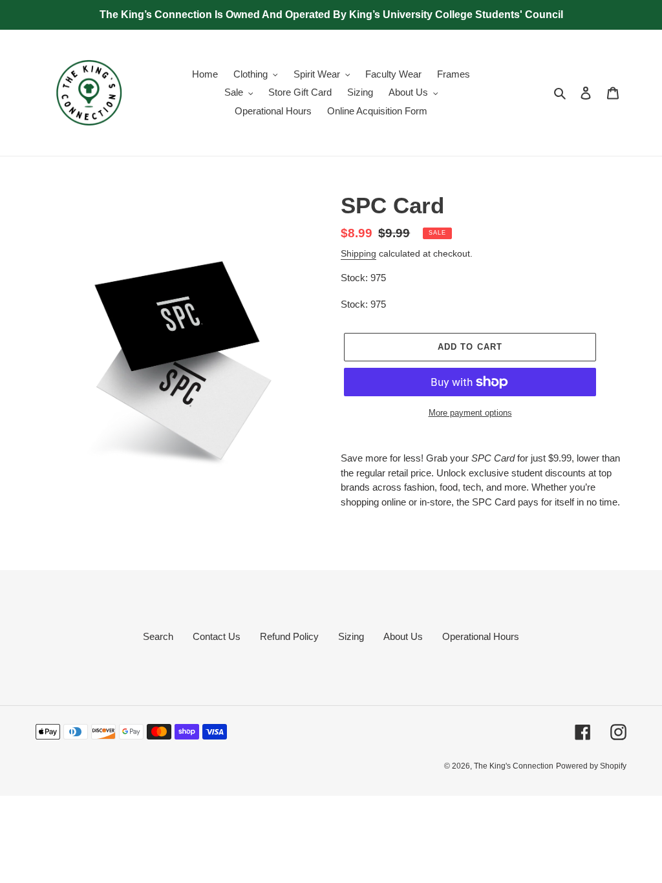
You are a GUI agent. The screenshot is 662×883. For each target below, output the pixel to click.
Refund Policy (289, 636)
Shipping (358, 253)
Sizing (351, 636)
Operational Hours (480, 636)
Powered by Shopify (591, 766)
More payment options (470, 413)
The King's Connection (513, 766)
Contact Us (216, 636)
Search (158, 636)
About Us (403, 636)
